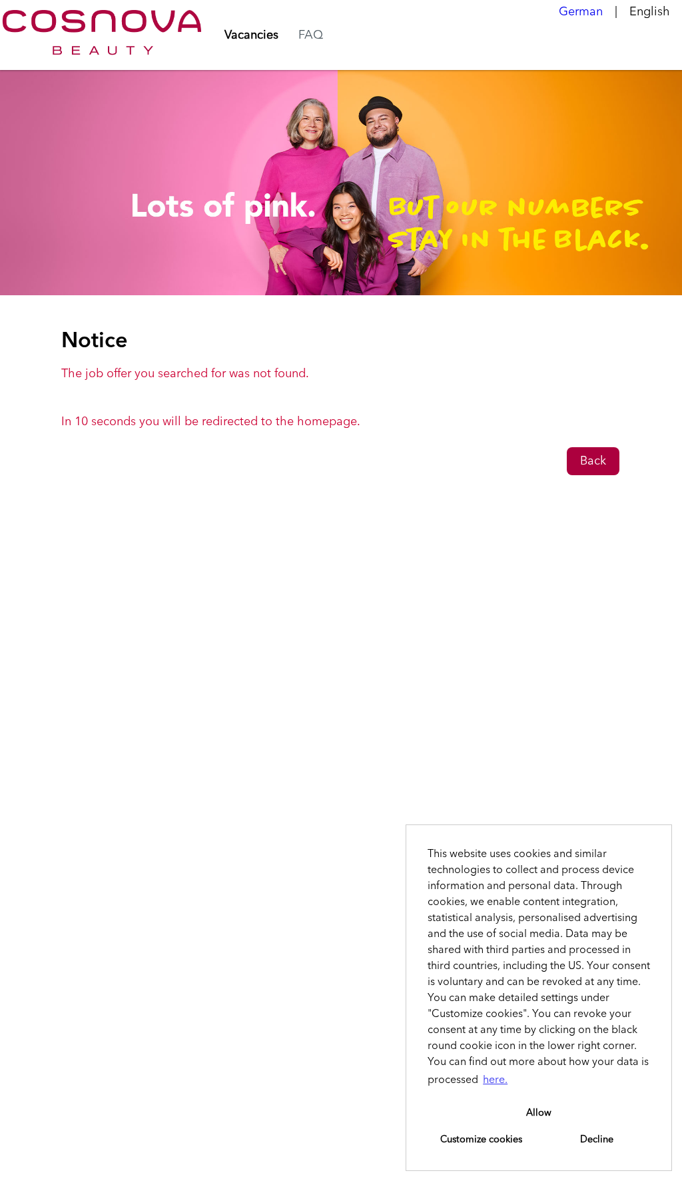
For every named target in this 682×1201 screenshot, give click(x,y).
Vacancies (251, 35)
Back (593, 461)
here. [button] (495, 1080)
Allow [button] (538, 1113)
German (581, 12)
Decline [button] (596, 1139)
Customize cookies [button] (481, 1139)
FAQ (310, 35)
